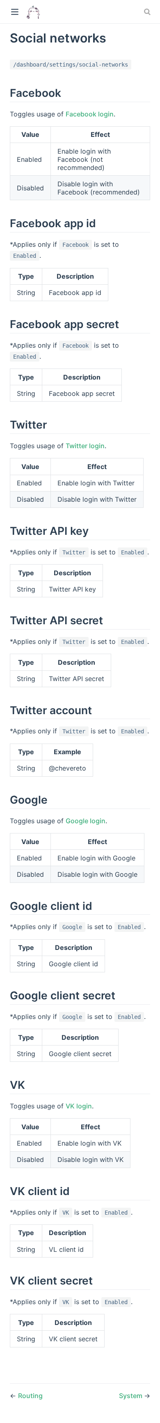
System (131, 1396)
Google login (85, 821)
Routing (30, 1396)
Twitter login (85, 446)
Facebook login (90, 114)
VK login (79, 1106)
